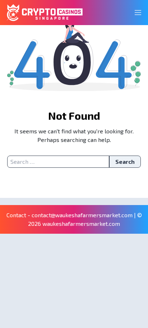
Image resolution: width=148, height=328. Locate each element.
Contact (16, 214)
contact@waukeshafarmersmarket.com (82, 214)
